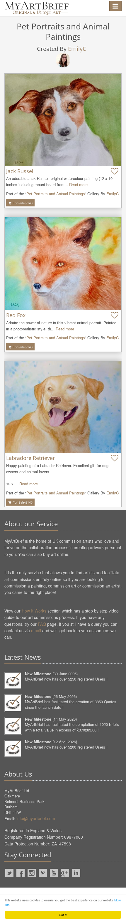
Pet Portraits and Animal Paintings (55, 193)
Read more (78, 184)
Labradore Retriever (30, 457)
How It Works (34, 611)
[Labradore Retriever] (63, 407)
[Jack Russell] (63, 120)
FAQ (42, 624)
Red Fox (15, 315)
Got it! (63, 915)
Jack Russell (20, 171)
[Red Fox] (63, 263)
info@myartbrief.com (35, 818)
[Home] (36, 8)
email (36, 630)
